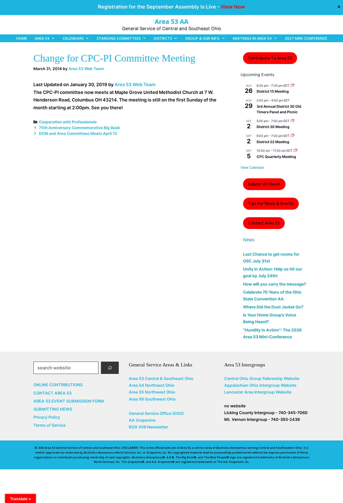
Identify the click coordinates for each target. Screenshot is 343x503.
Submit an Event (264, 184)
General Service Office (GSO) (156, 413)
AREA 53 (42, 38)
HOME (21, 38)
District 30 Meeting (273, 127)
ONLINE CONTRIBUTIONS (58, 384)
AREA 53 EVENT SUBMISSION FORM (68, 401)
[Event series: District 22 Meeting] (292, 136)
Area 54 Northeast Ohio (152, 385)
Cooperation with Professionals (68, 122)
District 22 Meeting (273, 142)
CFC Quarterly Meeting (276, 156)
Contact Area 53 (264, 223)
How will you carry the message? (274, 284)
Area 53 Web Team (135, 84)
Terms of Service (49, 425)
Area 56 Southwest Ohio (152, 399)
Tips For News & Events (271, 203)
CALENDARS (73, 38)
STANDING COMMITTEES (119, 38)
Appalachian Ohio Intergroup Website (260, 385)
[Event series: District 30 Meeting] (292, 121)
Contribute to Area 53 (270, 58)
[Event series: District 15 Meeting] (292, 85)
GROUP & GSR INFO (202, 38)
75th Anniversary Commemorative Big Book (79, 127)
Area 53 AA (171, 21)
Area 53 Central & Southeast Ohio (161, 378)
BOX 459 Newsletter (148, 426)
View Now (233, 7)
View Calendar (252, 167)
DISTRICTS (163, 38)
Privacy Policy (46, 417)
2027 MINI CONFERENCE (306, 38)
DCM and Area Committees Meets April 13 (78, 133)
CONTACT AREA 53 (52, 393)
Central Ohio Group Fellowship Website (261, 378)
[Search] (110, 368)
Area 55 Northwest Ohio (152, 392)
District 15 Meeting (273, 91)
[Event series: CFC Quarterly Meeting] (295, 150)
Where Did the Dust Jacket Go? (273, 306)
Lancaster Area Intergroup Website (257, 392)
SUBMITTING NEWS (52, 409)
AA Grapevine (142, 420)
